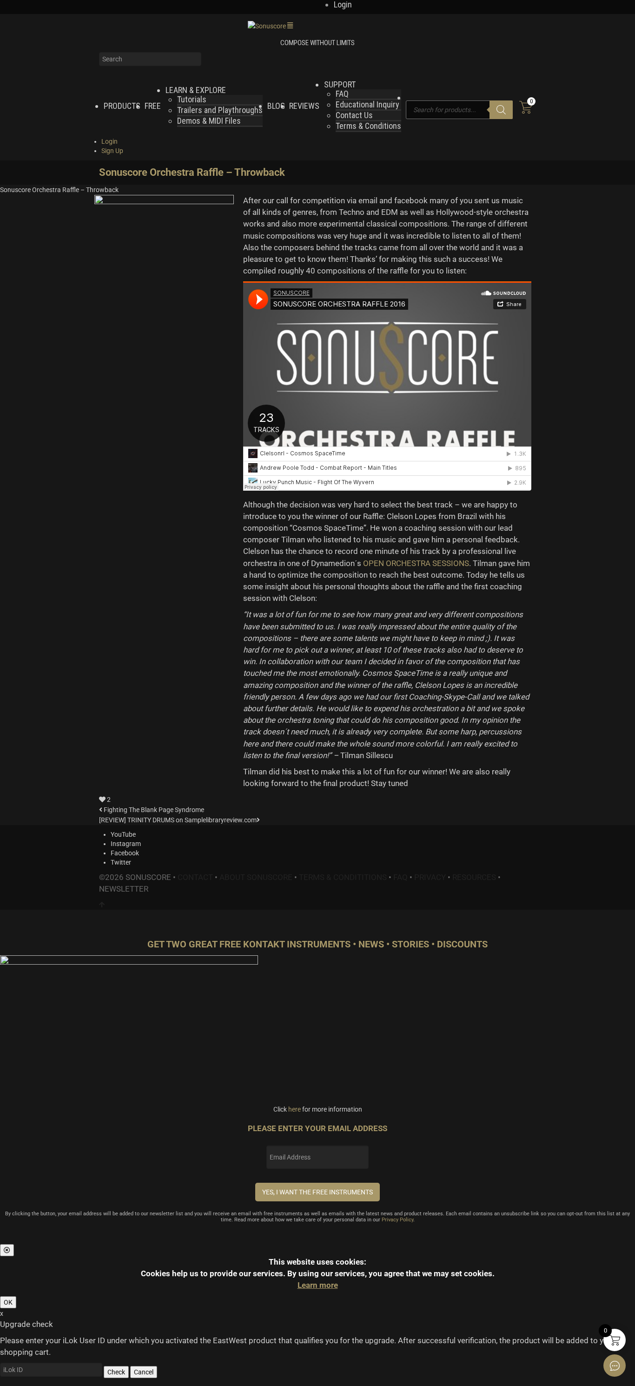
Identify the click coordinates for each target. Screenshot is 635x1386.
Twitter (121, 862)
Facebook (125, 853)
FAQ (342, 94)
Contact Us (354, 115)
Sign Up (112, 150)
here (294, 1109)
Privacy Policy (397, 1220)
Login (109, 141)
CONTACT (195, 877)
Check (116, 1372)
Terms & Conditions (368, 126)
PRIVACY (430, 877)
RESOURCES (474, 877)
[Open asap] (614, 1365)
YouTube (123, 834)
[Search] (501, 109)
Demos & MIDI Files (209, 121)
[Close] (7, 1250)
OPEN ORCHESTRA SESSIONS (416, 563)
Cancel (143, 1372)
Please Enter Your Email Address (317, 1128)
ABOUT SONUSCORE (255, 877)
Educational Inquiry (367, 104)
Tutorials (191, 99)
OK (8, 1302)
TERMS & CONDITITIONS (343, 877)
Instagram (126, 843)
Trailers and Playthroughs (220, 110)
